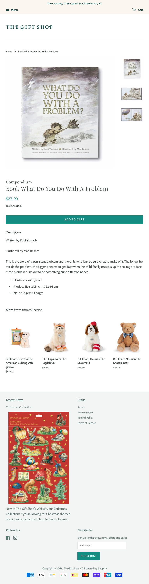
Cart (140, 10)
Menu (14, 10)
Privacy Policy (85, 412)
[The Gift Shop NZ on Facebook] (8, 538)
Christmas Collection (19, 407)
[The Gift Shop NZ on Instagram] (15, 538)
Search (81, 407)
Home (9, 51)
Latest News (14, 400)
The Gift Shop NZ (73, 568)
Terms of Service (86, 422)
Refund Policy (85, 417)
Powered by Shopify (95, 568)
